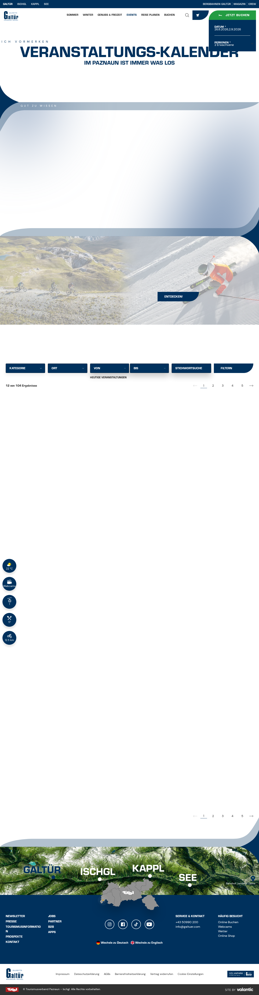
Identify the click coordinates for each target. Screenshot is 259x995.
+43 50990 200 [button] (187, 922)
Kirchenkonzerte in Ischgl (121, 470)
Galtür (8, 4)
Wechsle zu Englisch (149, 942)
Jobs (52, 916)
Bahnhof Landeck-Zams (240, 883)
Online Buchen (228, 922)
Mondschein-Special (199, 574)
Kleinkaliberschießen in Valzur (41, 683)
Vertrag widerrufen (161, 974)
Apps (52, 932)
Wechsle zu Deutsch (114, 942)
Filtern (226, 368)
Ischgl (21, 4)
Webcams (225, 927)
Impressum (63, 974)
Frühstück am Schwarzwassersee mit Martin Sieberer (129, 576)
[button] (187, 15)
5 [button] (242, 386)
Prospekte (14, 936)
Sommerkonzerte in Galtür (206, 470)
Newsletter (15, 916)
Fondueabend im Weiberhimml (39, 465)
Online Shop (226, 936)
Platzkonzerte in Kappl (118, 683)
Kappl (35, 4)
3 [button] (223, 386)
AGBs (107, 974)
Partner (54, 921)
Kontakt (12, 942)
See (46, 4)
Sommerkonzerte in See (203, 683)
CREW (252, 4)
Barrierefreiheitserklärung (130, 974)
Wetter (223, 931)
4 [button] (232, 386)
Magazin (240, 4)
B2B (51, 926)
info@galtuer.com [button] (188, 927)
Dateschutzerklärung (86, 974)
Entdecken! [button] (173, 296)
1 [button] (203, 386)
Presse (11, 921)
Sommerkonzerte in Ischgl (36, 574)
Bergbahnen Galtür (217, 4)
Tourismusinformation (23, 929)
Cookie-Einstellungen (190, 974)
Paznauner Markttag (31, 791)
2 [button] (213, 386)
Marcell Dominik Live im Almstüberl (203, 788)
